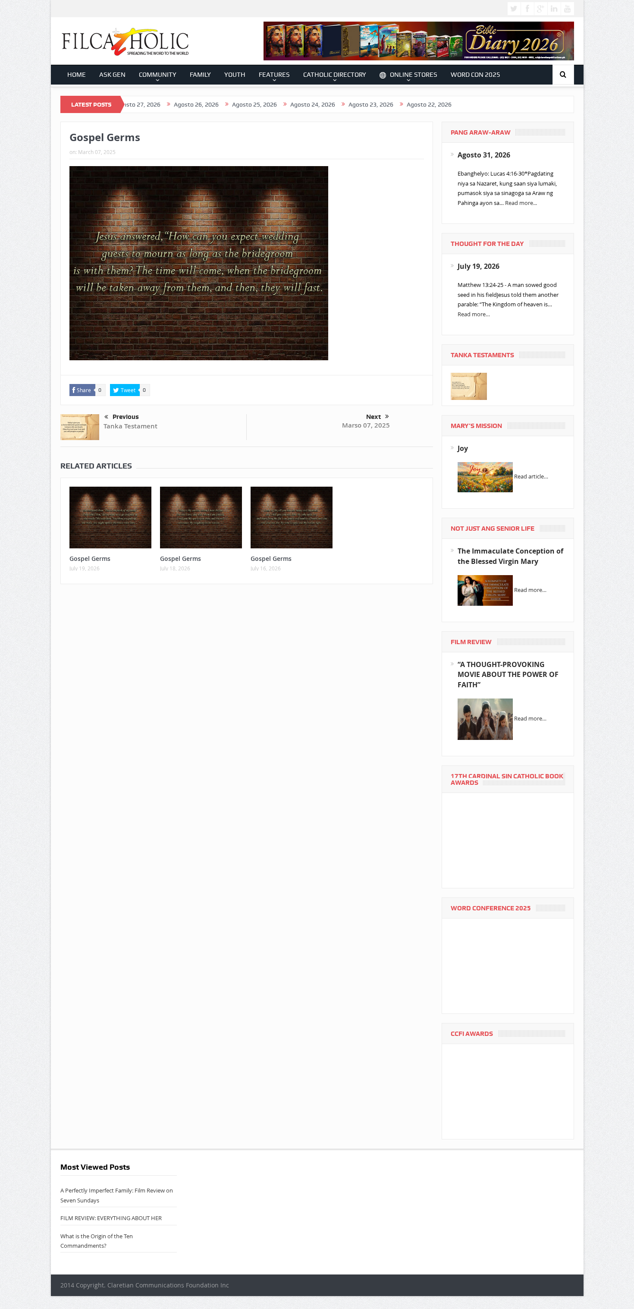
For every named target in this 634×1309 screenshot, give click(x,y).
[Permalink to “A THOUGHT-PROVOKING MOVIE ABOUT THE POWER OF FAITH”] (485, 719)
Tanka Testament (130, 426)
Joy (463, 448)
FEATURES (274, 75)
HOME (76, 75)
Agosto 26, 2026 (152, 104)
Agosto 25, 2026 (210, 104)
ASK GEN (112, 75)
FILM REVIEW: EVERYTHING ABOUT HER (111, 1218)
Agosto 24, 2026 (268, 104)
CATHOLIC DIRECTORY (334, 75)
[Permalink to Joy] (485, 477)
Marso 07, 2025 (366, 425)
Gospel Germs (89, 558)
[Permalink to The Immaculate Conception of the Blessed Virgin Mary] (485, 590)
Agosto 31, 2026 (484, 155)
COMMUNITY (157, 75)
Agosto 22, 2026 (385, 104)
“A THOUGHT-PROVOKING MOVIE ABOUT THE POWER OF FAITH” (508, 674)
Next (373, 417)
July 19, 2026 (478, 266)
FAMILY (200, 75)
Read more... (521, 203)
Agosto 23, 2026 (326, 104)
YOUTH (234, 75)
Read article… (531, 477)
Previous (126, 417)
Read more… (474, 314)
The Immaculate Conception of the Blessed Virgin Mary (510, 556)
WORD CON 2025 (475, 75)
